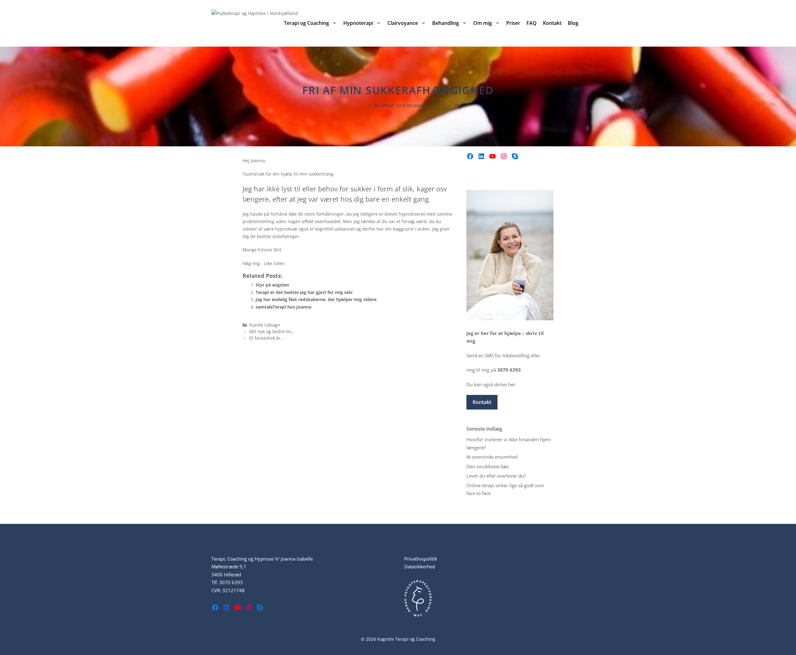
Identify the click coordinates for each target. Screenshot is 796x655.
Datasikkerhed (419, 566)
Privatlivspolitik (420, 559)
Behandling (445, 23)
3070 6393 (231, 582)
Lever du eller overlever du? (496, 476)
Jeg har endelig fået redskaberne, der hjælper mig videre (316, 299)
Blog (573, 23)
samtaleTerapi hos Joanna (283, 307)
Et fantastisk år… (266, 338)
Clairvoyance (402, 23)
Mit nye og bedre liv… (271, 331)
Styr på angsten (272, 285)
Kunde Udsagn (264, 325)
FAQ (531, 23)
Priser (513, 23)
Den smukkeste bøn (487, 466)
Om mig (482, 23)
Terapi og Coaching (306, 23)
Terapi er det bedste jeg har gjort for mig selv (304, 292)
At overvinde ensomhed (491, 457)
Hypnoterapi (358, 23)
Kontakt (552, 23)
